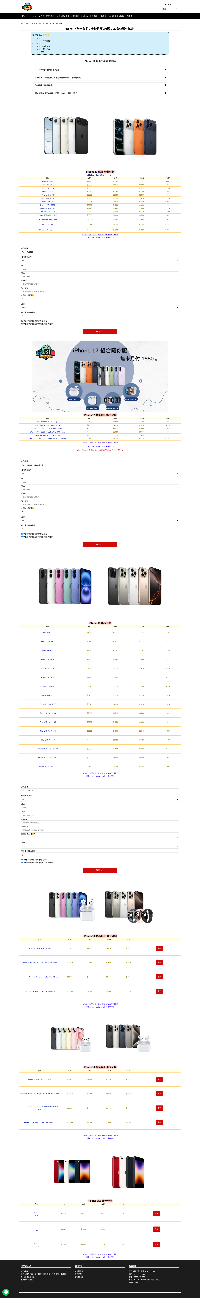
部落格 (129, 16)
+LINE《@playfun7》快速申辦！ (101, 237)
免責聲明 (78, 1274)
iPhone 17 (38, 38)
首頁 (22, 23)
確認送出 (100, 331)
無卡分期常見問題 (116, 16)
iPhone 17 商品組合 (42, 41)
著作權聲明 (79, 1271)
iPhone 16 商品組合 (42, 46)
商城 (24, 16)
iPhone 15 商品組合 (42, 49)
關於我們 (24, 1271)
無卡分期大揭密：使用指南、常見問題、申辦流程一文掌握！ (81, 16)
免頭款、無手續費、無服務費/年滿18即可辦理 (100, 235)
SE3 (39, 52)
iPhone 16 (39, 43)
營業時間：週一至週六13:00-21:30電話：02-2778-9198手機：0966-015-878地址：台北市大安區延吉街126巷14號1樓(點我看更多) (144, 1276)
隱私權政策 (79, 1277)
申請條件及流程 (27, 1280)
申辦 (159, 948)
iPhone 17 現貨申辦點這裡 (42, 16)
